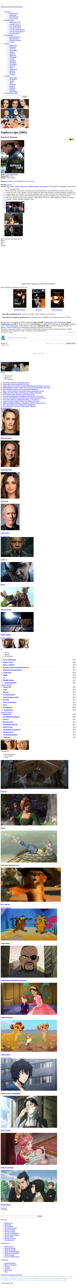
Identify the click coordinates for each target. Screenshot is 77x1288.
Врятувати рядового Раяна (12, 670)
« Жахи (10, 67)
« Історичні (12, 60)
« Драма (11, 81)
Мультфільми (9, 35)
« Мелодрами (12, 50)
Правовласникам (10, 1263)
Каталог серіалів (10, 1231)
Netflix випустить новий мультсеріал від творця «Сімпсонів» (22, 392)
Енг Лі (9, 184)
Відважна (7, 737)
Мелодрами (14, 174)
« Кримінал (12, 62)
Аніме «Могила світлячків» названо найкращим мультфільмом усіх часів (26, 386)
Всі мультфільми (6, 907)
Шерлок (6, 692)
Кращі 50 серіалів (6, 712)
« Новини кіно (13, 13)
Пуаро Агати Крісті (9, 702)
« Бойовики (12, 47)
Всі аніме (4, 1208)
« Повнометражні (14, 37)
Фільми (7, 43)
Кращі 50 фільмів (6, 685)
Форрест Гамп (8, 662)
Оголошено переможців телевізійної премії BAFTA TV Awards (23, 396)
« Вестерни (12, 49)
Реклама (7, 1268)
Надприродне (7, 707)
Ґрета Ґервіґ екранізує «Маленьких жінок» (16, 382)
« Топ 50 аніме (13, 33)
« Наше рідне (13, 45)
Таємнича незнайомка (19, 309)
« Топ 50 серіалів (14, 27)
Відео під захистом (11, 1265)
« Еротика (12, 74)
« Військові (12, 55)
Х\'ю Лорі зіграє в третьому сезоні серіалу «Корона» (19, 406)
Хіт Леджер (10, 186)
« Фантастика (12, 69)
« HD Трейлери (13, 17)
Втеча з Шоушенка (9, 659)
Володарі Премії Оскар (12, 1256)
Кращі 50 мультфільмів (8, 739)
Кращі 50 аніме (9, 1255)
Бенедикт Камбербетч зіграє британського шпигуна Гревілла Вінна (24, 398)
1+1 (4, 677)
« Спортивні (12, 64)
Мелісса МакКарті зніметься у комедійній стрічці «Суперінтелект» (24, 403)
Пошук (25, 96)
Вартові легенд (8, 722)
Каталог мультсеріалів (12, 1235)
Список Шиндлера (10, 682)
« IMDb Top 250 (13, 22)
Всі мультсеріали (6, 1058)
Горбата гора (35, 283)
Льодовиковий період (10, 734)
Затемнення (38, 309)
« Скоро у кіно (13, 18)
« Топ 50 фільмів (14, 26)
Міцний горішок (8, 680)
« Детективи (12, 57)
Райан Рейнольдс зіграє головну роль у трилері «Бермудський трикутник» (27, 387)
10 (5, 207)
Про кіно (8, 11)
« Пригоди (11, 54)
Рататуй (6, 719)
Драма (8, 174)
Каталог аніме (9, 1236)
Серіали (7, 76)
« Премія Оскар (13, 24)
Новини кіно (9, 1223)
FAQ (68, 317)
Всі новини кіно (6, 408)
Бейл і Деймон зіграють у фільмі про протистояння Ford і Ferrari (23, 391)
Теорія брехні (8, 710)
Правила (7, 1266)
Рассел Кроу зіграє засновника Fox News (16, 384)
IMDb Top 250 (9, 1246)
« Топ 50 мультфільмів (15, 29)
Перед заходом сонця (57, 309)
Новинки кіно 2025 (11, 1228)
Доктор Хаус (7, 687)
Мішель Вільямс (33, 186)
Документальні (9, 1240)
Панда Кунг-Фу (8, 732)
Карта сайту (8, 1270)
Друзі (5, 705)
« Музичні (11, 72)
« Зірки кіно (12, 15)
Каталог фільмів (10, 1230)
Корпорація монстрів (10, 724)
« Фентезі (11, 71)
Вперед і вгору (8, 727)
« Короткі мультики (15, 40)
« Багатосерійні (13, 38)
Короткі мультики (10, 1238)
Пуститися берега (9, 694)
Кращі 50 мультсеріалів (12, 1253)
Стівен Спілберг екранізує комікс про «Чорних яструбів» (21, 401)
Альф (5, 689)
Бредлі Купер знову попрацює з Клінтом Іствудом (19, 394)
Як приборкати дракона (11, 717)
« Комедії (11, 52)
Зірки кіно (8, 1224)
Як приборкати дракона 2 (11, 729)
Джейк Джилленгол (21, 186)
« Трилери (11, 66)
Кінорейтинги (9, 20)
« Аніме (11, 42)
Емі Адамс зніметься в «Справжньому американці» (19, 404)
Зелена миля (7, 672)
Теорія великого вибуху (11, 697)
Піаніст (5, 675)
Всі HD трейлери (6, 638)
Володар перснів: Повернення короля (16, 667)
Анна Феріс (63, 186)
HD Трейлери (9, 1226)
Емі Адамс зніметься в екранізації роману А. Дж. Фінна (20, 399)
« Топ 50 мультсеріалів (15, 31)
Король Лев (7, 714)
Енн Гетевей (44, 186)
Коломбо (6, 700)
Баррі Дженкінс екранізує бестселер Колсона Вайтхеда (20, 389)
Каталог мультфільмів (11, 1233)
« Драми (11, 59)
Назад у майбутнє (9, 665)
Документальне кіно (11, 93)
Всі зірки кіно (5, 536)
